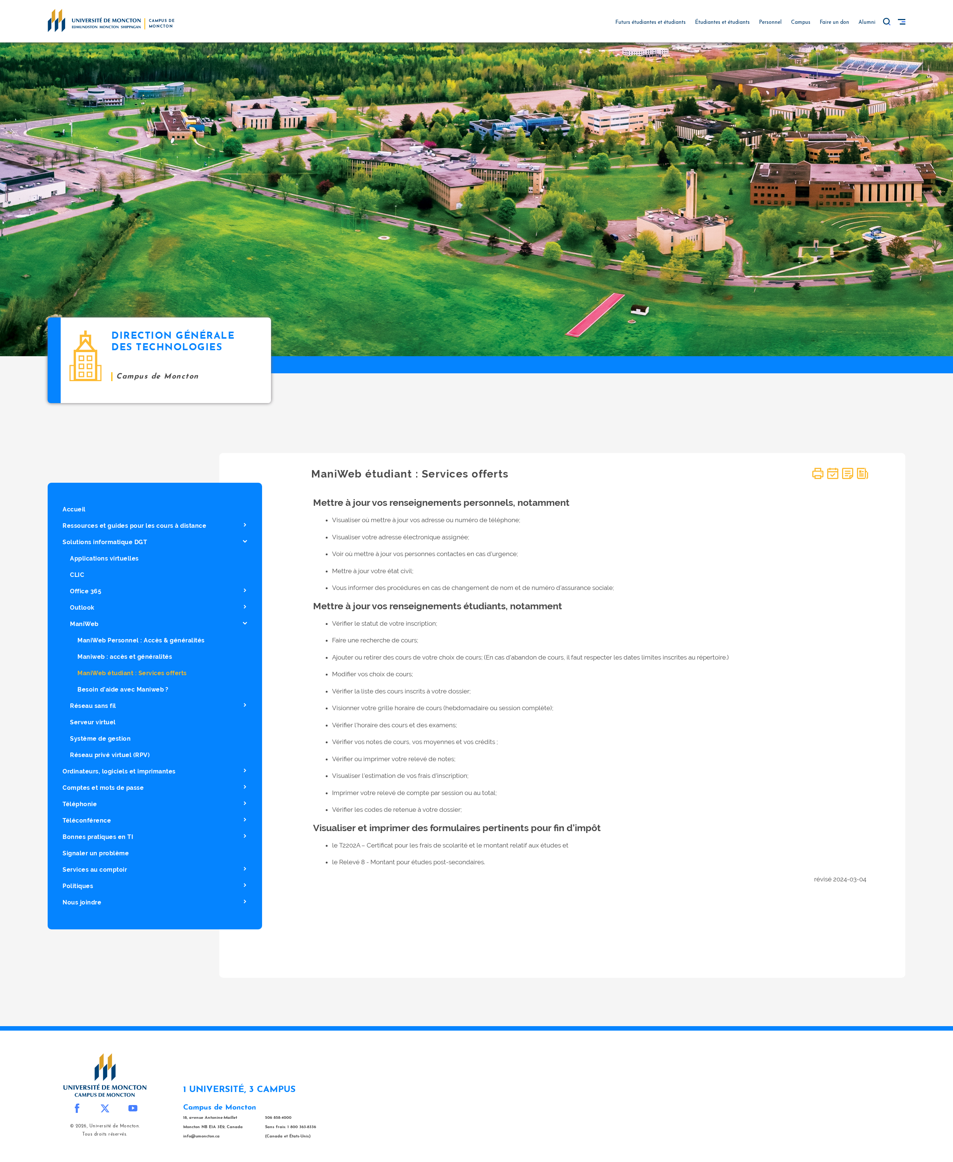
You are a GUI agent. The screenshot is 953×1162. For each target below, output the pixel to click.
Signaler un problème (96, 853)
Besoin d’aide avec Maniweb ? (122, 689)
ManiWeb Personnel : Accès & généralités (141, 640)
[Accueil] (94, 20)
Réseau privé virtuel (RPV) (110, 755)
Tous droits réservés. (104, 1134)
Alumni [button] (867, 22)
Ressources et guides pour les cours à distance (134, 525)
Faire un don (834, 22)
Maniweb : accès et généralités (124, 656)
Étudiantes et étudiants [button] (722, 22)
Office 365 (85, 591)
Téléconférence (87, 820)
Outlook (82, 607)
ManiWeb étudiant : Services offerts (132, 673)
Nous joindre (82, 902)
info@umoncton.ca (201, 1136)
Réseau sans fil (93, 705)
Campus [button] (800, 22)
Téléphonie (80, 804)
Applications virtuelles (104, 558)
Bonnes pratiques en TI (98, 836)
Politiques (78, 886)
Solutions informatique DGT (105, 542)
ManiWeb (84, 624)
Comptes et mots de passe (103, 787)
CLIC (77, 574)
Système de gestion (100, 738)
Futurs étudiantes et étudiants (650, 22)
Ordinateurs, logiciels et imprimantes (119, 771)
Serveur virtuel (93, 722)
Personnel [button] (770, 22)
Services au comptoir (95, 869)
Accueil (74, 509)
